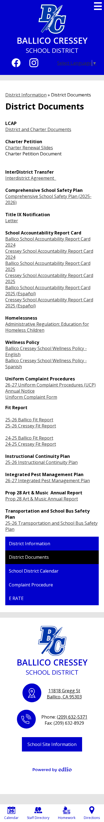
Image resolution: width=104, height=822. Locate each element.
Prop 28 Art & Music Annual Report (41, 499)
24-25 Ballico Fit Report (29, 438)
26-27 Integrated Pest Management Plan (47, 480)
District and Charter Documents (38, 129)
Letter (11, 221)
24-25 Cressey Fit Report (30, 444)
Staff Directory (38, 817)
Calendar (11, 817)
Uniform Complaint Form (31, 397)
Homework (66, 817)
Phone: (64, 717)
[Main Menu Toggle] (98, 6)
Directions (92, 817)
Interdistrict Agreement (30, 178)
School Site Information (52, 744)
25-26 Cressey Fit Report (30, 426)
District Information (26, 95)
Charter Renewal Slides (29, 148)
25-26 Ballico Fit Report (29, 420)
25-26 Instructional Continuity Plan (41, 462)
